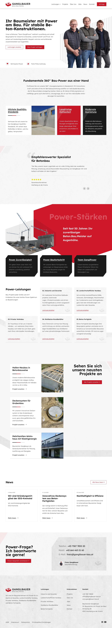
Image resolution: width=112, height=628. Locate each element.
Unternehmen (72, 589)
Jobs (79, 4)
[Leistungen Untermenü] (60, 4)
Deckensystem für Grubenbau (21, 401)
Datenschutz (25, 622)
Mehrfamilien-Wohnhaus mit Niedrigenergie (24, 437)
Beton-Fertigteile (47, 609)
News (85, 4)
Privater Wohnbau (47, 601)
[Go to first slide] (88, 188)
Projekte (65, 4)
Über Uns (73, 4)
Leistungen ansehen (14, 47)
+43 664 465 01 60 (75, 550)
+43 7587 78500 (87, 594)
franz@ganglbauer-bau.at (80, 554)
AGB (7, 622)
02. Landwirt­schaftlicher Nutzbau (89, 291)
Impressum (15, 622)
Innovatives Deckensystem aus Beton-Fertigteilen (54, 498)
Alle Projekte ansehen (91, 382)
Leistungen (55, 4)
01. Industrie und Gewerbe (52, 291)
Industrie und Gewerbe (49, 594)
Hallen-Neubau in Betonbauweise (21, 368)
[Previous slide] (84, 188)
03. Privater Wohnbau (16, 319)
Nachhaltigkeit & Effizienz (90, 496)
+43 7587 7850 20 (76, 546)
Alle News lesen (97, 482)
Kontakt (92, 4)
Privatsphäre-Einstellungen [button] (41, 622)
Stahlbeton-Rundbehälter (49, 605)
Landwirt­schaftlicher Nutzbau (51, 598)
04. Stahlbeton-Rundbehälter (52, 319)
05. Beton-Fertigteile (84, 319)
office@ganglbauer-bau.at (91, 596)
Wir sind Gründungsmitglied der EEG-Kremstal (20, 497)
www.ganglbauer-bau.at (90, 599)
